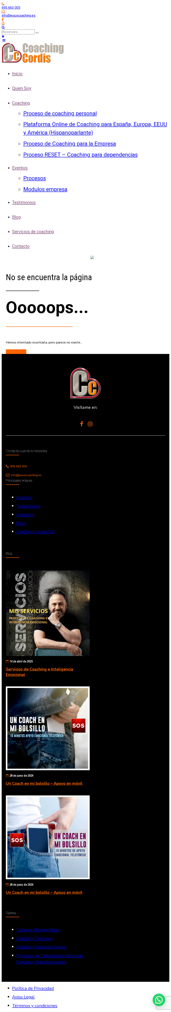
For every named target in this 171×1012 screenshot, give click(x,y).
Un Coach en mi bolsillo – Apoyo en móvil (44, 783)
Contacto (21, 246)
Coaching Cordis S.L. (35, 531)
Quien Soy (21, 88)
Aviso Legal (23, 997)
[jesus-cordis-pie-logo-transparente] (85, 383)
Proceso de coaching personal (60, 113)
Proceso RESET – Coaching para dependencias (80, 154)
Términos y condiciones (34, 1005)
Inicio (17, 73)
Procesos (34, 178)
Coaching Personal (34, 938)
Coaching (21, 102)
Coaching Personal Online (41, 947)
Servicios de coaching (33, 231)
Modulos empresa (45, 189)
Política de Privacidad (33, 988)
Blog (16, 216)
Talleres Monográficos (38, 930)
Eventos (20, 167)
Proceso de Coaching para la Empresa (69, 143)
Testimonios (24, 202)
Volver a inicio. (16, 351)
